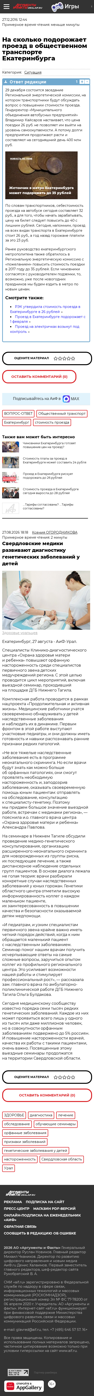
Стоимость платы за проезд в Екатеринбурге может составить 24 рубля (54, 460)
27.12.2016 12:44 (14, 19)
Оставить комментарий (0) (39, 377)
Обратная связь (20, 1226)
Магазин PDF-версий (54, 1208)
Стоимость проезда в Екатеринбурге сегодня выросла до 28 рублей (51, 491)
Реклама (13, 1202)
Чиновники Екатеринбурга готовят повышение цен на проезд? (49, 445)
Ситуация (32, 72)
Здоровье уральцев (20, 633)
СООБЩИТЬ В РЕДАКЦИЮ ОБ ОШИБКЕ (40, 1233)
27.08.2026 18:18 (15, 532)
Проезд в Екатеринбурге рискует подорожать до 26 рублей (48, 475)
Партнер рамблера (45, 1372)
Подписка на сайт (45, 1202)
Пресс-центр (16, 1208)
